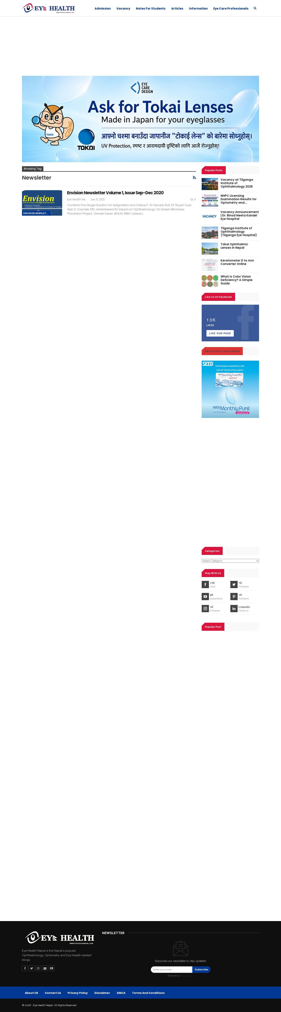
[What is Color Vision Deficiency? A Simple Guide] (210, 281)
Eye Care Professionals (231, 8)
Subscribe (201, 969)
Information (198, 8)
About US (31, 993)
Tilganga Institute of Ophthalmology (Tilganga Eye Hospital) (239, 231)
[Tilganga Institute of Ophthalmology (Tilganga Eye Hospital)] (210, 233)
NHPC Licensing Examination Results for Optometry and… (239, 199)
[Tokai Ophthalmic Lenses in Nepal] (210, 249)
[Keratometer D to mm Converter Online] (210, 265)
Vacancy (123, 8)
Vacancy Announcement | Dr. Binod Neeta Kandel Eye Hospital (240, 215)
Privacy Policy (78, 993)
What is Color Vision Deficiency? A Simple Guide (237, 279)
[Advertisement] (140, 47)
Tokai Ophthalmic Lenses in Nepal (234, 246)
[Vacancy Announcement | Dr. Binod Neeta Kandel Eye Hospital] (210, 216)
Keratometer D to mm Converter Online (237, 262)
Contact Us (53, 993)
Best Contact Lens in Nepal (222, 351)
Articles (177, 8)
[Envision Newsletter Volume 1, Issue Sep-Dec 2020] (42, 203)
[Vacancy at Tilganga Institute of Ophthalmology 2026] (210, 184)
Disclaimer (102, 993)
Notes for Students (151, 8)
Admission (103, 8)
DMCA (121, 993)
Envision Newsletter (37, 213)
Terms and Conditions (148, 993)
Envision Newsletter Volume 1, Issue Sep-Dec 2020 (115, 193)
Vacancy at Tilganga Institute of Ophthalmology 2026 (237, 183)
